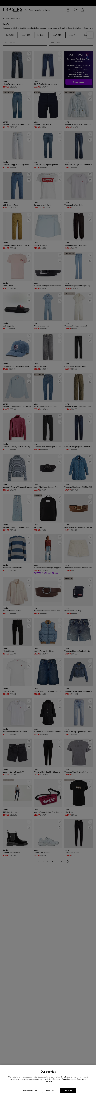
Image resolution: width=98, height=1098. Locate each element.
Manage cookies (30, 1090)
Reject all (50, 1090)
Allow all (68, 1090)
